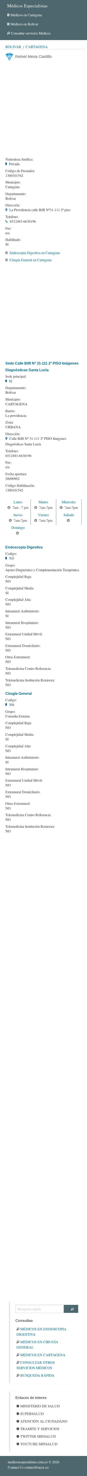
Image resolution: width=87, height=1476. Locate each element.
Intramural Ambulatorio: (22, 611)
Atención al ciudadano (43, 1421)
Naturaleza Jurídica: (19, 159)
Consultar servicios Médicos (31, 33)
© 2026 (33, 1462)
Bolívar (13, 46)
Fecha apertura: (16, 474)
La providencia (15, 415)
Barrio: (10, 411)
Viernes (43, 514)
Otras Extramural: (17, 657)
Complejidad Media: (19, 588)
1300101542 (14, 175)
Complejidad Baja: (18, 576)
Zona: (9, 422)
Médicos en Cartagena (26, 14)
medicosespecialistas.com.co (28, 1462)
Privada (14, 163)
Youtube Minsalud (39, 1443)
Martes (43, 501)
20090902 (12, 478)
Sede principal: (15, 376)
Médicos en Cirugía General (37, 1344)
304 (11, 704)
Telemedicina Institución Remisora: (30, 680)
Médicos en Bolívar (24, 24)
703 (11, 558)
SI (6, 244)
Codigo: (11, 553)
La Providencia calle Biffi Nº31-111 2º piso (39, 209)
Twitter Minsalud (38, 1436)
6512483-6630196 (23, 221)
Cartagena (37, 46)
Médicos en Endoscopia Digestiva (41, 1332)
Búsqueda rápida (37, 1375)
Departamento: (15, 194)
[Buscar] (71, 1309)
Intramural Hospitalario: (22, 622)
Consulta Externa (17, 716)
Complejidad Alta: (18, 599)
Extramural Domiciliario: (22, 645)
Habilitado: (13, 239)
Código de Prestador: (20, 171)
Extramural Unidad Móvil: (24, 634)
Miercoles (69, 501)
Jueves (18, 514)
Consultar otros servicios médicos (36, 1365)
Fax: (8, 228)
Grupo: (10, 565)
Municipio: (13, 182)
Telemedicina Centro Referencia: (28, 668)
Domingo (18, 527)
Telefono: (12, 216)
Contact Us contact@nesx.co (28, 1467)
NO (8, 581)
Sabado (69, 514)
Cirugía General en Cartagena (31, 259)
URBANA (13, 426)
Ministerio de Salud (40, 1406)
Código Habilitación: (20, 485)
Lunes (18, 501)
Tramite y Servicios (39, 1428)
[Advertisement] (43, 107)
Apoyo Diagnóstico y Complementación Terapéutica (42, 569)
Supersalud (32, 1413)
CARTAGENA (16, 404)
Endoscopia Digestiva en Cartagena (35, 252)
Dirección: (12, 205)
